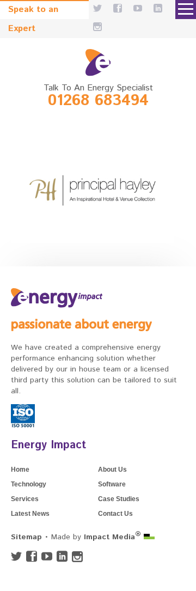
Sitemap (26, 537)
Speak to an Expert (33, 11)
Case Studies (118, 499)
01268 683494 (98, 100)
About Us (112, 469)
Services (25, 499)
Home (20, 469)
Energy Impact (48, 445)
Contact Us (115, 513)
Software (112, 484)
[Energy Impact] (98, 62)
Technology (28, 484)
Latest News (30, 513)
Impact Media (112, 537)
